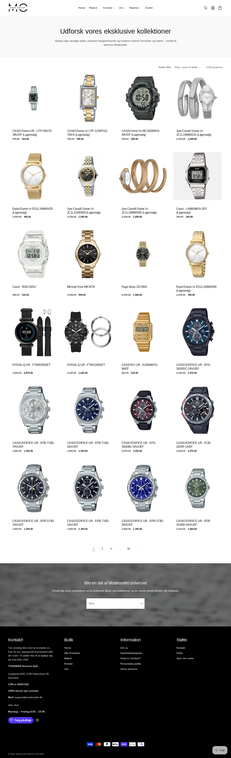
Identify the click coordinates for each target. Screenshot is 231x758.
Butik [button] (68, 640)
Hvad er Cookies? (130, 658)
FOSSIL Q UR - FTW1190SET (86, 364)
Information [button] (130, 640)
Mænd (67, 658)
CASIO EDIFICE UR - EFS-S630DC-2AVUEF (193, 366)
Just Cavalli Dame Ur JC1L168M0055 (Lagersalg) (139, 210)
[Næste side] (137, 548)
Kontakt (180, 647)
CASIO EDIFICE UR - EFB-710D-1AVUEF (88, 522)
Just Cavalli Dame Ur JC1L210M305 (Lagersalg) (83, 210)
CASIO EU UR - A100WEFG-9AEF (140, 366)
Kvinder (68, 663)
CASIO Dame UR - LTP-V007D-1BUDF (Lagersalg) (32, 132)
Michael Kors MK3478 (81, 286)
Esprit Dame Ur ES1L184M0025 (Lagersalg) (32, 210)
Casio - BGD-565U (24, 286)
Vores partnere (128, 668)
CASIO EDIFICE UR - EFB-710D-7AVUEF (33, 444)
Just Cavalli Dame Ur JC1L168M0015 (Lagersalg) (193, 132)
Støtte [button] (181, 640)
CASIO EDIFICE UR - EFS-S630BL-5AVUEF (139, 444)
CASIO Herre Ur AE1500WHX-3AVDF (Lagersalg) (141, 132)
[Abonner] (141, 603)
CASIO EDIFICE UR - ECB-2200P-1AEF (193, 444)
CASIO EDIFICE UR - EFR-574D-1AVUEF (33, 522)
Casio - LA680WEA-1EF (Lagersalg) (191, 210)
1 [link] (93, 548)
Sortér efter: (165, 67)
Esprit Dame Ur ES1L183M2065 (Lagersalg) (196, 288)
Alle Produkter (72, 653)
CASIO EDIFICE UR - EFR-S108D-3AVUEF (193, 522)
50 (128, 549)
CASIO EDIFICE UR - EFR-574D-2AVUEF (143, 522)
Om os (124, 647)
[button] (94, 8)
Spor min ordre (185, 658)
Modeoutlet (21, 754)
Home (67, 647)
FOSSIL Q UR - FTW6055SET (31, 364)
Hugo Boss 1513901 (134, 286)
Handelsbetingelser (131, 653)
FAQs (179, 653)
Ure (66, 668)
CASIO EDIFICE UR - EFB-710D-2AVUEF (88, 444)
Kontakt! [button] (15, 640)
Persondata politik (130, 663)
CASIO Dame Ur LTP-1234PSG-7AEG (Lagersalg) (87, 132)
